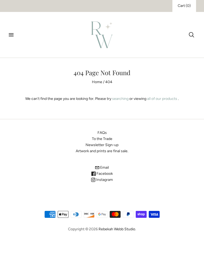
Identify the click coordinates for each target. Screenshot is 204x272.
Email (104, 167)
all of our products (162, 98)
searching (120, 98)
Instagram (104, 179)
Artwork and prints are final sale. (102, 151)
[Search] (191, 34)
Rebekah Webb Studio (117, 229)
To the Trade (102, 139)
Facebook (104, 173)
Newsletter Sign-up (102, 145)
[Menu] (11, 34)
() (184, 5)
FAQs (102, 132)
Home (97, 82)
